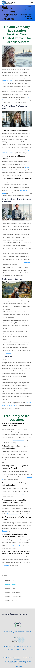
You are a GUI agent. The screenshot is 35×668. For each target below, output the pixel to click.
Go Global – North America (13, 596)
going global (26, 262)
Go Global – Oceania (11, 600)
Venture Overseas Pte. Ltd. (24, 661)
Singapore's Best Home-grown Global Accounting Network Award (17, 647)
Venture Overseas (18, 440)
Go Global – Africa (10, 588)
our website (5, 565)
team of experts (15, 545)
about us (8, 353)
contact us (12, 405)
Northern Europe (8, 80)
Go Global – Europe (10, 584)
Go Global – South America (12, 592)
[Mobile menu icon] (32, 3)
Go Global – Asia (10, 580)
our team (25, 460)
